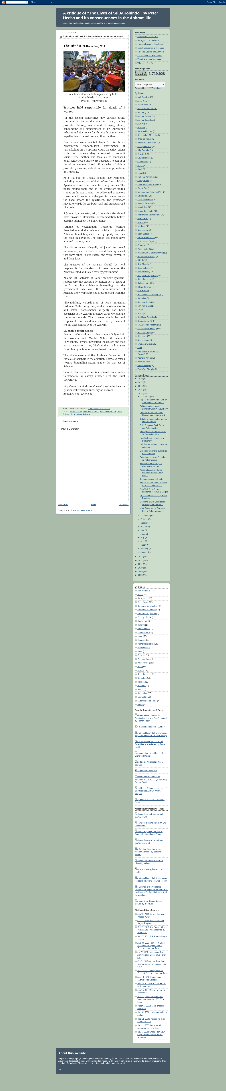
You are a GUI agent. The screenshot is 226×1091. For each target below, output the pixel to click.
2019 (140, 379)
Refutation (142, 678)
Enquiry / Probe (144, 617)
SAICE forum (143, 291)
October (144, 519)
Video (140, 705)
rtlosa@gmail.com (153, 1061)
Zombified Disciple (145, 369)
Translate (156, 88)
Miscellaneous (143, 648)
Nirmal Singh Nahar (146, 238)
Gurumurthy (142, 162)
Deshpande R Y (144, 147)
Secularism (142, 693)
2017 (140, 382)
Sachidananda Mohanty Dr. (149, 294)
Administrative (143, 591)
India (139, 173)
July (143, 530)
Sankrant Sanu (144, 306)
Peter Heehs (143, 249)
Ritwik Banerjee (144, 287)
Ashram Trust (76, 411)
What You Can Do (145, 63)
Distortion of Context (146, 610)
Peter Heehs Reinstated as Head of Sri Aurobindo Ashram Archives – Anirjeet (151, 791)
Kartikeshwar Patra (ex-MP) (149, 192)
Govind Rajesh (144, 158)
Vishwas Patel (143, 362)
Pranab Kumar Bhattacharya (150, 253)
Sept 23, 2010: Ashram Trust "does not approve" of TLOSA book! (150, 999)
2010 (140, 568)
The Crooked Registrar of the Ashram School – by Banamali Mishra (148, 852)
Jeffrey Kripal (143, 181)
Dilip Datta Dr (143, 150)
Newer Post (63, 505)
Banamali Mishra (144, 131)
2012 (140, 560)
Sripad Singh (143, 340)
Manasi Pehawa (144, 203)
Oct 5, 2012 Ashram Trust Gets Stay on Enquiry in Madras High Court (151, 964)
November (145, 516)
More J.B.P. (142, 219)
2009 (140, 572)
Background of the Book (148, 40)
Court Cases (143, 602)
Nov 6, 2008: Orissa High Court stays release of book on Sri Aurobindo (151, 1034)
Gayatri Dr (142, 154)
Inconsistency (143, 632)
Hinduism (141, 621)
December (145, 397)
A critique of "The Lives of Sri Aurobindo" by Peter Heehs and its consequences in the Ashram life (110, 15)
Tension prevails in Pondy (151, 479)
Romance (141, 686)
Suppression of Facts (147, 701)
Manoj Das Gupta (108, 411)
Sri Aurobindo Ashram (80, 414)
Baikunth (141, 128)
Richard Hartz (143, 283)
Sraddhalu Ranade (145, 317)
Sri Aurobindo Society (147, 329)
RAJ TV (141, 260)
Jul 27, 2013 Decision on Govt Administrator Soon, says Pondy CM (151, 955)
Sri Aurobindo (143, 321)
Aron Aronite (142, 105)
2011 (140, 564)
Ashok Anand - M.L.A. (147, 109)
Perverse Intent (144, 659)
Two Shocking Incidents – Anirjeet (150, 727)
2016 (140, 386)
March (144, 545)
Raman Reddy (143, 272)
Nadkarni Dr (142, 230)
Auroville (141, 124)
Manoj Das (142, 207)
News (119, 411)
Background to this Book (146, 771)
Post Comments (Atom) (81, 510)
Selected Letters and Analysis (150, 52)
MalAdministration (91, 411)
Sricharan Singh (144, 333)
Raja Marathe (143, 264)
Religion (141, 682)
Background (142, 598)
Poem (140, 667)
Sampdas (141, 298)
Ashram (140, 112)
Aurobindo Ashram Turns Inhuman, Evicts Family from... (151, 472)
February (145, 549)
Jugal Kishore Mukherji (147, 184)
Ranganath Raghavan (147, 276)
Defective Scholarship (147, 606)
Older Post (124, 505)
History (140, 625)
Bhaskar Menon (144, 139)
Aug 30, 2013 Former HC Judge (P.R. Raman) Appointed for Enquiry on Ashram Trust (151, 945)
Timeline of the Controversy (149, 59)
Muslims (141, 226)
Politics (66, 414)
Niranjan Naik (143, 234)
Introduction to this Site (147, 37)
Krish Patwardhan (145, 200)
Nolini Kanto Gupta (145, 241)
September (146, 523)
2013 (140, 557)
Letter (140, 636)
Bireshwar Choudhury (146, 143)
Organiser (141, 245)
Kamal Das (142, 188)
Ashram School (144, 116)
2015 (140, 390)
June (143, 534)
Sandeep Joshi (144, 302)
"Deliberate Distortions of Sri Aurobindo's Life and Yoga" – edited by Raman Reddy (151, 718)
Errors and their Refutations (149, 55)
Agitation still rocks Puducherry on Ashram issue (93, 36)
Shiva (140, 313)
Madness (141, 640)
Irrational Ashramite (146, 177)
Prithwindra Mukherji (146, 257)
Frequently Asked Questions (150, 44)
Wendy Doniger (144, 366)
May (143, 537)
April (143, 541)
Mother (140, 222)
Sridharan (141, 336)
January (144, 552)
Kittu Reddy (142, 196)
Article (140, 595)
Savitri (140, 310)
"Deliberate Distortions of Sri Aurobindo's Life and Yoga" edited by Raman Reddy (151, 779)
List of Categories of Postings (150, 48)
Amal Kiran (142, 101)
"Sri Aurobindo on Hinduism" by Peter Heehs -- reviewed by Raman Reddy (150, 744)
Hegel (140, 166)
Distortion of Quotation (147, 614)
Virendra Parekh (144, 358)
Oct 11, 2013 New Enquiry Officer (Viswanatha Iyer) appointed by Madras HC (152, 930)
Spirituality (142, 697)
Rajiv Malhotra (143, 268)
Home (93, 505)
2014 (140, 393)
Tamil (139, 348)
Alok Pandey (143, 97)
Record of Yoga (144, 279)
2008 (140, 575)
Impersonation (143, 629)
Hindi (139, 169)
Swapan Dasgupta (145, 344)
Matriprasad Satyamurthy (148, 215)
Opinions (141, 655)
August (144, 527)
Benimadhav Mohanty (147, 135)
